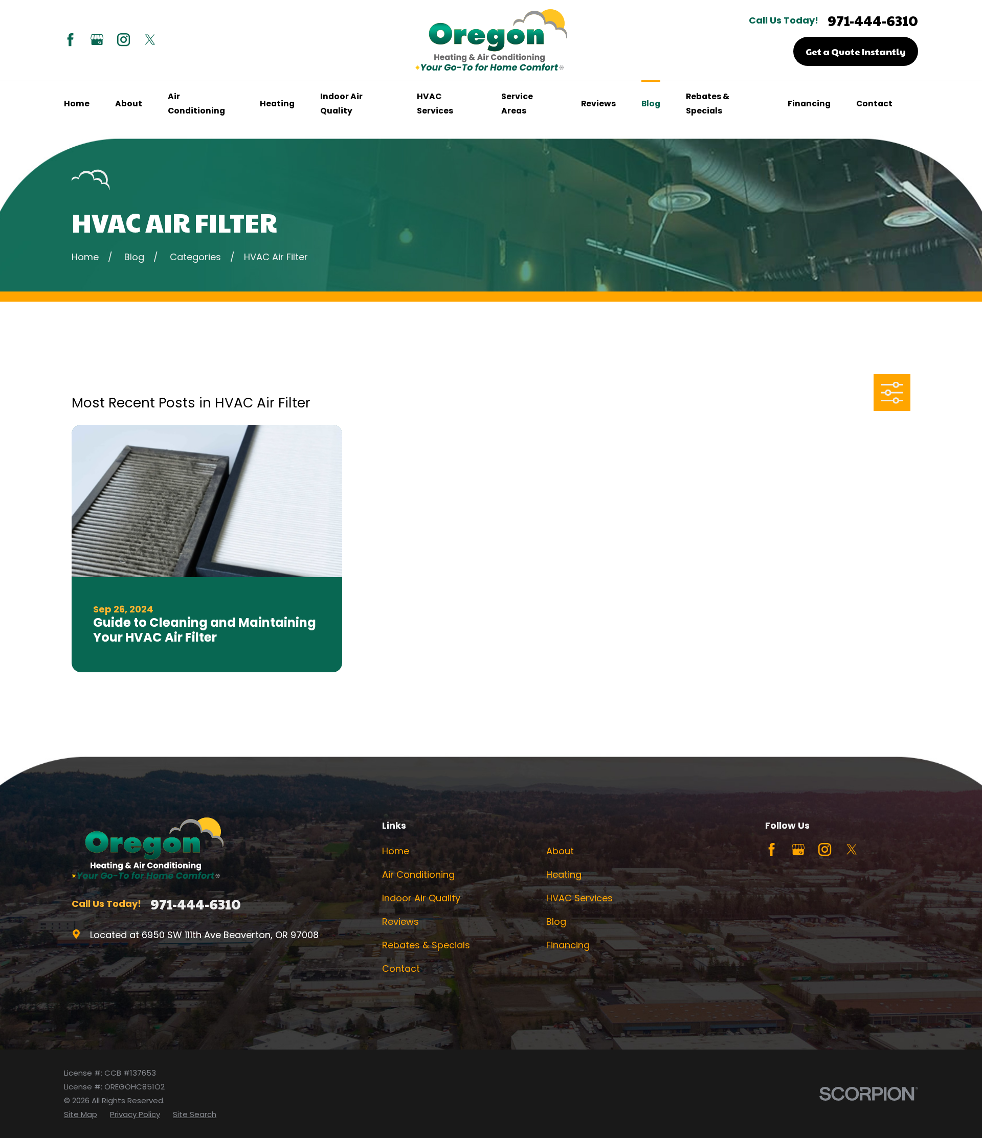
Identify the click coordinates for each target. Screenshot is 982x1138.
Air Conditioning (418, 874)
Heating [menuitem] (277, 103)
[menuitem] (80, 1114)
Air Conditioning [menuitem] (196, 103)
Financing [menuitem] (809, 103)
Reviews (400, 921)
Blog (556, 921)
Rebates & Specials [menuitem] (707, 103)
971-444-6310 (873, 21)
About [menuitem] (128, 103)
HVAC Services (579, 898)
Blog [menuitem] (650, 103)
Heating (564, 874)
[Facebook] (70, 39)
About (560, 851)
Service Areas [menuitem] (517, 103)
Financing (568, 945)
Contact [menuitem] (874, 103)
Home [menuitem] (77, 103)
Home (395, 851)
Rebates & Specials (426, 945)
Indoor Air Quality (421, 898)
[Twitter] (150, 39)
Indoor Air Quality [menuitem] (341, 103)
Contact (401, 968)
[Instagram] (123, 39)
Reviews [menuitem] (598, 103)
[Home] (491, 40)
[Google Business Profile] (97, 39)
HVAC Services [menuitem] (435, 103)
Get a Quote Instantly (856, 51)
